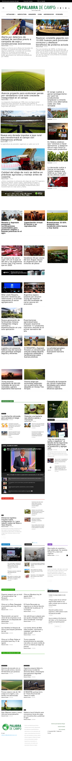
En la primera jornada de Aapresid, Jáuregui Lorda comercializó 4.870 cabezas (38, 564)
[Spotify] (61, 8)
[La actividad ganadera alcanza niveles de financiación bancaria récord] (57, 341)
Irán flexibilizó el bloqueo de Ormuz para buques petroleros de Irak (11, 629)
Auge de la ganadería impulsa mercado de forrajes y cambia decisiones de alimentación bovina (14, 433)
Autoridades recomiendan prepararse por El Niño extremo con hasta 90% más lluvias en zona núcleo (15, 425)
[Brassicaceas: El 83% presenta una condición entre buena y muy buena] (57, 215)
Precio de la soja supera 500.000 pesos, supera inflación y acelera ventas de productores (38, 425)
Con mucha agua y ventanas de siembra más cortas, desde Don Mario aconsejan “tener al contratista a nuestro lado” (14, 565)
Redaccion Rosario (4, 45)
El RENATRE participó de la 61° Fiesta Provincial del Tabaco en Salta (33, 693)
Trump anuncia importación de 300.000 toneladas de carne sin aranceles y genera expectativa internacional (11, 385)
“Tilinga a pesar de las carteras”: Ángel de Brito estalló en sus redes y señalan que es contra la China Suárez (58, 602)
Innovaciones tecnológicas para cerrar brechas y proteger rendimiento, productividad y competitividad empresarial (38, 433)
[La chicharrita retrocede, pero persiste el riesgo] (11, 409)
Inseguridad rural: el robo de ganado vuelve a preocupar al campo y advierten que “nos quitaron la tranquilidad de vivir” (61, 467)
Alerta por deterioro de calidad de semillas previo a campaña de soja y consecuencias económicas (16, 40)
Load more (57, 626)
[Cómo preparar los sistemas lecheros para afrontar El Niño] (27, 571)
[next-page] (4, 440)
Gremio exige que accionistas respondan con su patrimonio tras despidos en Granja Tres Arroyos (34, 385)
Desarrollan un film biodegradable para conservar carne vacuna (37, 575)
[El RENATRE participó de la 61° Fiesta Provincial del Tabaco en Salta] (34, 685)
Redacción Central (4, 419)
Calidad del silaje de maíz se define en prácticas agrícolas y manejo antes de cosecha (22, 174)
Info (2, 515)
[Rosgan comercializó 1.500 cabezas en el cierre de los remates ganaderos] (34, 554)
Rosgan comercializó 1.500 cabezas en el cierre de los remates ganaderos (33, 557)
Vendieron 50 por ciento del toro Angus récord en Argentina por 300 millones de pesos (34, 260)
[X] (63, 8)
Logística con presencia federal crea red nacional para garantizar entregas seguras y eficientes (11, 350)
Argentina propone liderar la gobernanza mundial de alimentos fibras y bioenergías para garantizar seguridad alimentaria (34, 671)
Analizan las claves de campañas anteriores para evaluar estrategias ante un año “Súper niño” (11, 556)
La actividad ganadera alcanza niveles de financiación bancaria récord (55, 350)
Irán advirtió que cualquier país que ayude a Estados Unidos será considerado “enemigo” (34, 618)
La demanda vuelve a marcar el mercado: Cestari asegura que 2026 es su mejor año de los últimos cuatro (57, 171)
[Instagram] (58, 8)
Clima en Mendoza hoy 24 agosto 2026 (32, 595)
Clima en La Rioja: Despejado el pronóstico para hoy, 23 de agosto (11, 606)
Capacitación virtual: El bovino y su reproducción (33, 224)
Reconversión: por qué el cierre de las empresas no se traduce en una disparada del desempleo (11, 618)
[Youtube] (66, 8)
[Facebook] (55, 8)
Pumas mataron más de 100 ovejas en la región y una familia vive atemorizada (10, 693)
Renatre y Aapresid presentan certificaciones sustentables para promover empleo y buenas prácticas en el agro (11, 227)
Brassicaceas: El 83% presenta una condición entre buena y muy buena (57, 225)
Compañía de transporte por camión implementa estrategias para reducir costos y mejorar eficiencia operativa (56, 385)
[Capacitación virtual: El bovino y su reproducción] (34, 215)
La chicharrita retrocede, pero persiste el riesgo (11, 417)
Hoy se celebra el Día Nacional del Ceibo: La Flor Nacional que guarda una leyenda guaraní (57, 620)
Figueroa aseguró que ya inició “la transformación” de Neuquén (11, 596)
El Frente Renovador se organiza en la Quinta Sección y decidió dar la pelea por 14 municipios (34, 607)
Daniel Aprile (50, 119)
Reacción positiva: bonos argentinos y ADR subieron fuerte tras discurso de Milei (58, 611)
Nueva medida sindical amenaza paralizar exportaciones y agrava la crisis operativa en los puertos (38, 526)
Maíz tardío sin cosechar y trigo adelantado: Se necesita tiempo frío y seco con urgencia (14, 577)
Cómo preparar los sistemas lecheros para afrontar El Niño (37, 570)
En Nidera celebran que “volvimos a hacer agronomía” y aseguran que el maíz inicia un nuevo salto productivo (58, 145)
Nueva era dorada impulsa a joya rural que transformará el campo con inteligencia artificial (21, 137)
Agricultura (4, 413)
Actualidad (50, 436)
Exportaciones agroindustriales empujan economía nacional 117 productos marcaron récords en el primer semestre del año (34, 325)
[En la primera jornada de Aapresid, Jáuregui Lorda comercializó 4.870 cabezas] (27, 564)
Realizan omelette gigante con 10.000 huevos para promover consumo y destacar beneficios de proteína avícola (52, 41)
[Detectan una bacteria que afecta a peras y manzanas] (34, 409)
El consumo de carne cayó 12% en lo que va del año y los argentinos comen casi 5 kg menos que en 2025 (11, 261)
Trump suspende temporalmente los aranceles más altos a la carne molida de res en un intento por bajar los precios (34, 642)
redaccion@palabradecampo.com (9, 735)
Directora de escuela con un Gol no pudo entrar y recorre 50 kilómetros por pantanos (10, 670)
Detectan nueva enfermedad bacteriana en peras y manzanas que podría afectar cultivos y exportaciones (38, 511)
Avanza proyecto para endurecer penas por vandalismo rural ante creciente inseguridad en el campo (22, 95)
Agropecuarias (4, 665)
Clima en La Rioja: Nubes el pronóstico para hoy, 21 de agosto (10, 641)
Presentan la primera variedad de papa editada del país (14, 571)
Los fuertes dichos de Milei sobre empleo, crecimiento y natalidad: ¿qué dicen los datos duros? (33, 630)
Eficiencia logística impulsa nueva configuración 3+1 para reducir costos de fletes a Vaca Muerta (11, 521)
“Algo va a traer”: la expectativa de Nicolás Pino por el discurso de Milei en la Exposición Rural (61, 460)
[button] (69, 8)
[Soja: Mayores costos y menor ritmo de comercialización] (11, 705)
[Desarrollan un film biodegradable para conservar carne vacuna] (27, 576)
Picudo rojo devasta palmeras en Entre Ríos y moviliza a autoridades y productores (38, 519)
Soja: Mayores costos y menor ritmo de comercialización (11, 713)
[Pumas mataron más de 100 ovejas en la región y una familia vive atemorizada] (11, 685)
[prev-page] (2, 440)
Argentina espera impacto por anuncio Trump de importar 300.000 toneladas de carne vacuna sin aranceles (33, 299)
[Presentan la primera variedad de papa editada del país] (3, 572)
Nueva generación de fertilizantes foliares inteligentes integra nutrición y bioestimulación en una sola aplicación (11, 324)
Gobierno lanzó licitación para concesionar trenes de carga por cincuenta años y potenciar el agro (34, 715)
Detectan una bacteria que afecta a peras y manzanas (33, 418)
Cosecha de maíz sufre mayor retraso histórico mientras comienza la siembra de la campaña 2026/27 (37, 503)
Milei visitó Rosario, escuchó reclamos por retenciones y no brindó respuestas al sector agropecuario (11, 298)
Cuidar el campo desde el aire (57, 595)
